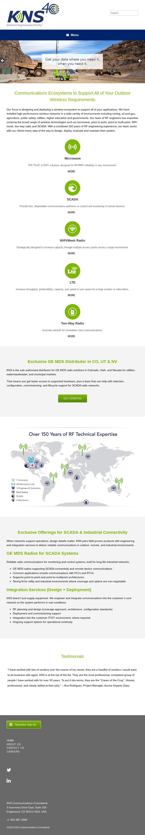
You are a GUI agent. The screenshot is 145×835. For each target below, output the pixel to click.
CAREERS (13, 751)
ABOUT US (14, 744)
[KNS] (33, 15)
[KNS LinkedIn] (9, 780)
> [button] (140, 61)
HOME (10, 740)
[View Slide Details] (72, 61)
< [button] (3, 61)
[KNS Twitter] (9, 770)
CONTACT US (15, 747)
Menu (75, 35)
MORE (72, 171)
